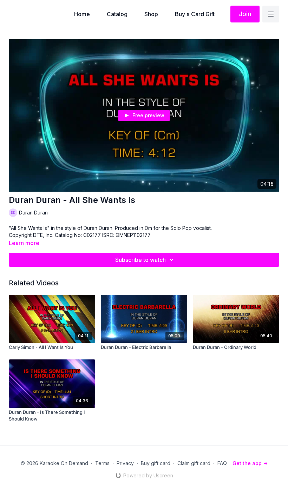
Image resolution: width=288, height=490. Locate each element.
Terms (102, 463)
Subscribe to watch (140, 259)
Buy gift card (155, 463)
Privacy (125, 463)
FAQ (222, 463)
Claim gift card (193, 463)
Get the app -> (250, 463)
